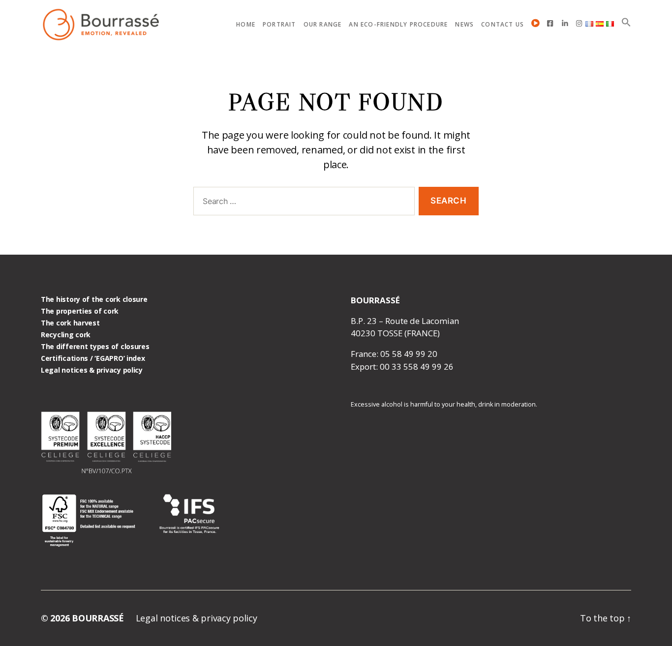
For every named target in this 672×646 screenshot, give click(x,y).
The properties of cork (80, 311)
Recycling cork (66, 334)
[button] (626, 22)
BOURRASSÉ (98, 618)
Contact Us (502, 24)
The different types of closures (95, 346)
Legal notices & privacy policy (92, 370)
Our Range (323, 24)
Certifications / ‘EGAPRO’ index (93, 358)
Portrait (279, 24)
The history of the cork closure (94, 299)
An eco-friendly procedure (398, 24)
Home (245, 24)
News (464, 24)
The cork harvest (70, 322)
